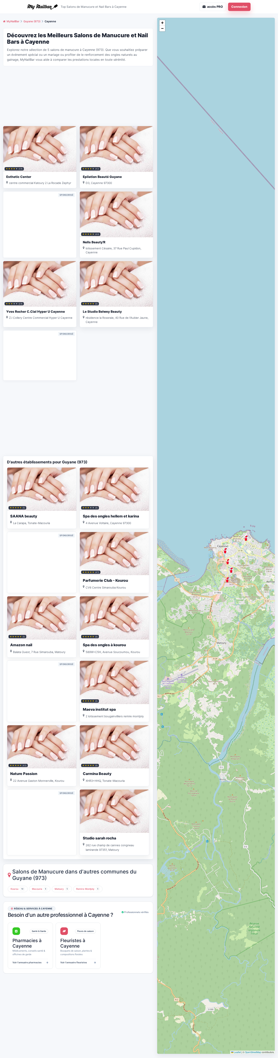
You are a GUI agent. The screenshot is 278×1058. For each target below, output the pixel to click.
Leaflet (237, 1052)
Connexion (239, 7)
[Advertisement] (78, 95)
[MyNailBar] (42, 7)
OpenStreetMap (253, 1052)
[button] (246, 538)
